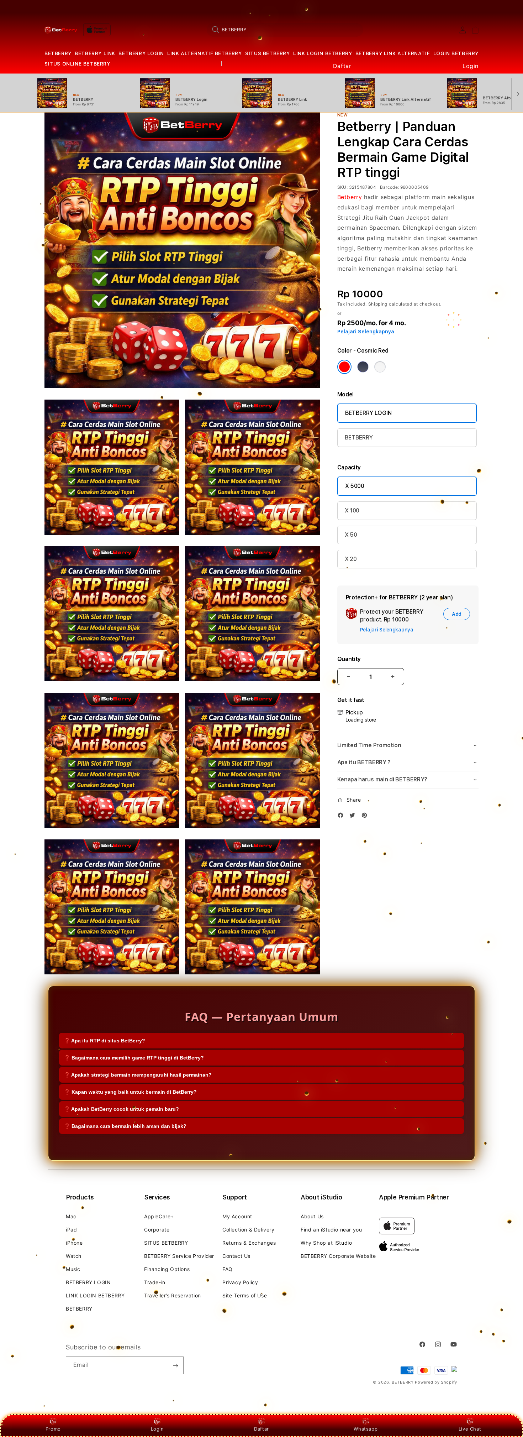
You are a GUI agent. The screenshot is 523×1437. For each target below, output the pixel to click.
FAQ (227, 1269)
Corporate (156, 1230)
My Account (237, 1216)
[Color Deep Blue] (363, 367)
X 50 (351, 534)
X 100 (352, 510)
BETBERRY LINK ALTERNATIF (392, 53)
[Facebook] (342, 816)
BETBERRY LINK (95, 53)
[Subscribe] (175, 1365)
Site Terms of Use (244, 1295)
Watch (73, 1256)
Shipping (378, 304)
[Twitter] (354, 816)
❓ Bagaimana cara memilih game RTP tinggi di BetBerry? (134, 1058)
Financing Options (167, 1269)
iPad (71, 1230)
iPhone (74, 1243)
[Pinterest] (366, 816)
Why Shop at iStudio (326, 1243)
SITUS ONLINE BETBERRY (77, 64)
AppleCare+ (159, 1216)
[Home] (60, 30)
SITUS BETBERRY (267, 53)
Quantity (349, 659)
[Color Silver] (380, 367)
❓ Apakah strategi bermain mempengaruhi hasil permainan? (138, 1075)
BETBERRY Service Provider (179, 1256)
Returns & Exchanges (249, 1243)
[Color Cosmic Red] (344, 367)
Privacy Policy (240, 1282)
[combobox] (285, 29)
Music (73, 1269)
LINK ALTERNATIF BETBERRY (204, 53)
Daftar (261, 1429)
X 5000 (354, 486)
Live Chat (470, 1429)
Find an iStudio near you (331, 1230)
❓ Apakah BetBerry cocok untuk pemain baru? (121, 1109)
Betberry (349, 197)
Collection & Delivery (248, 1230)
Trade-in (154, 1282)
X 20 (351, 559)
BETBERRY (58, 53)
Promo (53, 1429)
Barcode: (389, 187)
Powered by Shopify (436, 1382)
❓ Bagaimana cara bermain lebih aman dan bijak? (125, 1126)
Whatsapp (365, 1429)
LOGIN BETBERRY (456, 53)
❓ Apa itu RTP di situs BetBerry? (104, 1040)
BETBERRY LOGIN (141, 53)
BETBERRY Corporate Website (338, 1256)
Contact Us (236, 1256)
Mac (71, 1216)
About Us (312, 1216)
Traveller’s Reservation (172, 1295)
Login (157, 1429)
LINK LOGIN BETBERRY (322, 53)
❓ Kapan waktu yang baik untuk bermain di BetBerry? (130, 1092)
